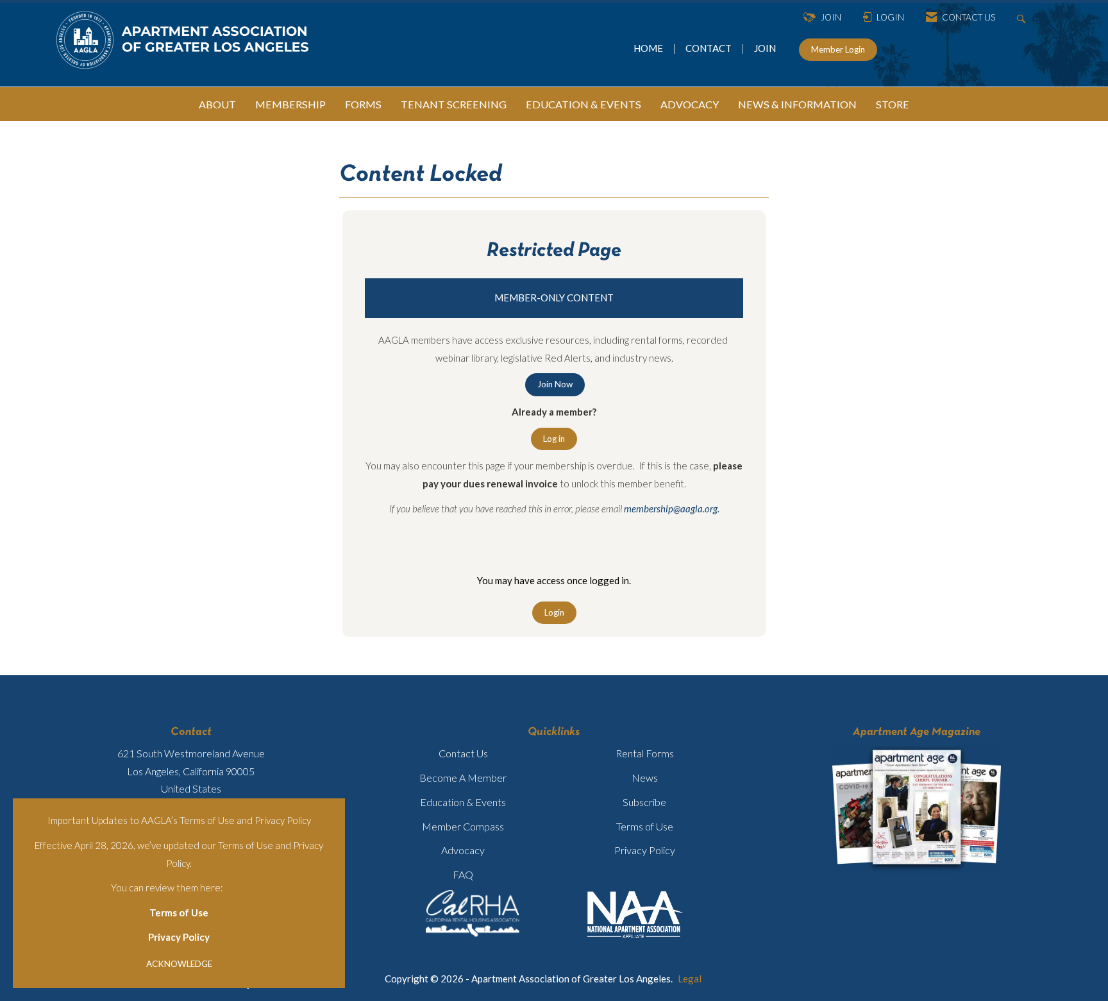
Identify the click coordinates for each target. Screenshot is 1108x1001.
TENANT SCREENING (454, 104)
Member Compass (463, 826)
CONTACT (710, 48)
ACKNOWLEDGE (179, 964)
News (645, 777)
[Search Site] (1023, 17)
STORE (892, 104)
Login (554, 612)
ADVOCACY (689, 104)
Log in (554, 438)
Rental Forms (645, 753)
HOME (649, 48)
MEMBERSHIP (290, 104)
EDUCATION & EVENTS (583, 104)
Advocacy (463, 850)
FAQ (463, 874)
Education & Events (463, 802)
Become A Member (463, 777)
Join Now (555, 384)
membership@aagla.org (671, 508)
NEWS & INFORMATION (797, 104)
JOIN (765, 48)
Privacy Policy (179, 937)
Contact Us (463, 753)
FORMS (363, 104)
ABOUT (217, 104)
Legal (689, 978)
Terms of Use (178, 912)
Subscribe (644, 802)
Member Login (838, 49)
